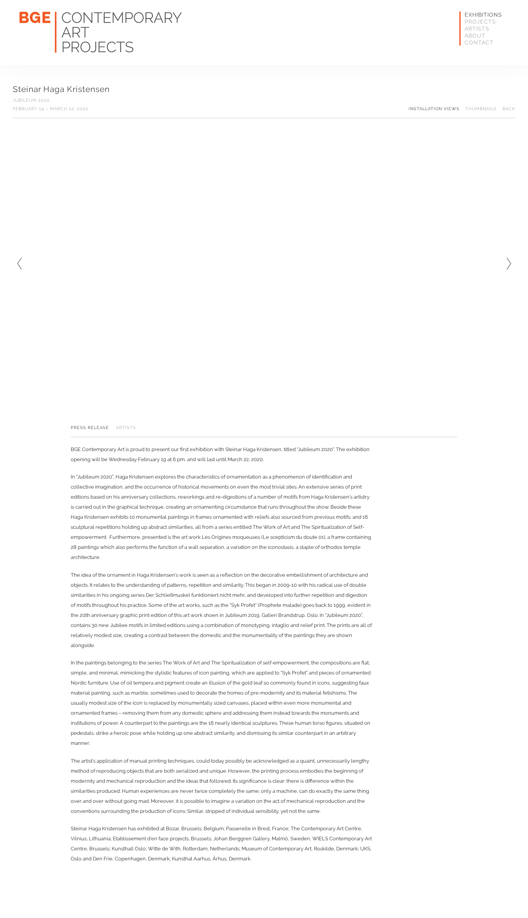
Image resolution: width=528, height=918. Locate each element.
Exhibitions (483, 15)
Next (508, 263)
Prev (19, 263)
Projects (480, 22)
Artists (477, 29)
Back (508, 109)
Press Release (90, 428)
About (475, 35)
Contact (479, 42)
